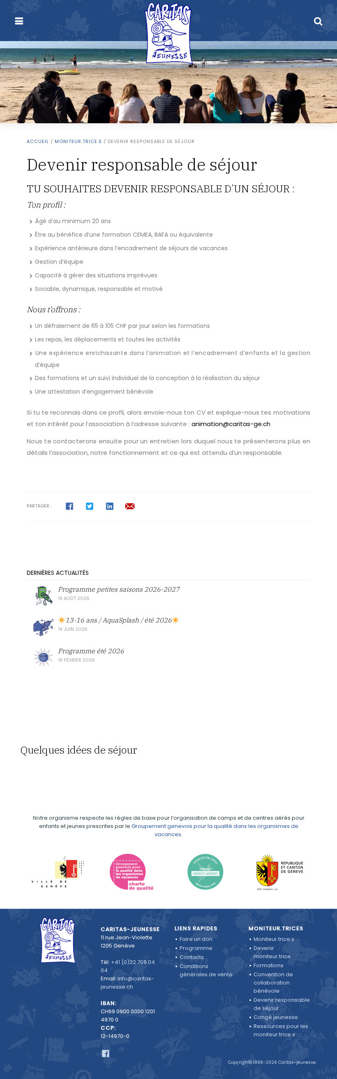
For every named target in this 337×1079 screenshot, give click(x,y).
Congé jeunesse (276, 1017)
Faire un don (196, 939)
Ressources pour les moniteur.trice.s (281, 1030)
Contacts (192, 957)
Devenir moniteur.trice (272, 952)
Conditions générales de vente (206, 970)
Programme (196, 948)
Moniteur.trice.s (78, 141)
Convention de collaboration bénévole (273, 983)
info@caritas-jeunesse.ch (127, 983)
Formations (269, 965)
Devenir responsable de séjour (282, 1004)
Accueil (38, 141)
